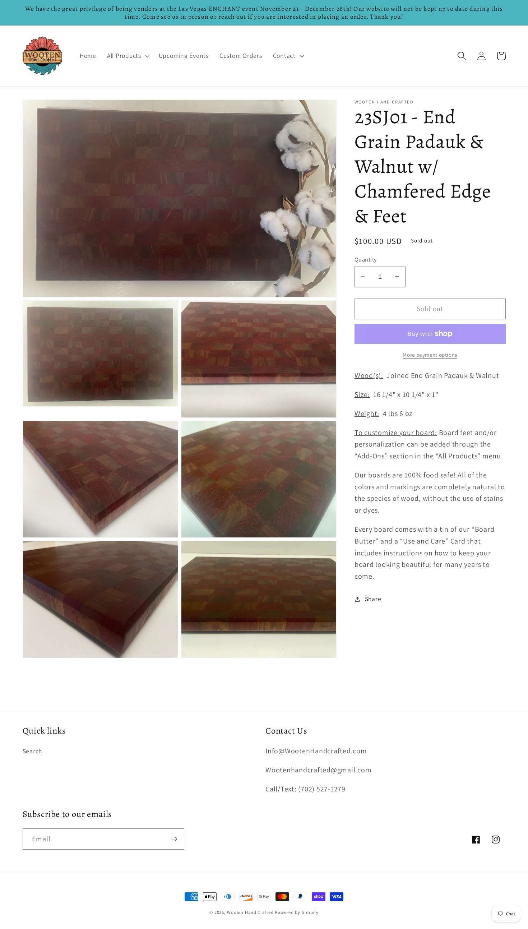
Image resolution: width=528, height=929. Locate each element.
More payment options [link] (430, 354)
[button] (127, 55)
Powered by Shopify (297, 912)
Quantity (366, 259)
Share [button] (373, 599)
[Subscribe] (174, 838)
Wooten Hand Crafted (250, 912)
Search (32, 751)
